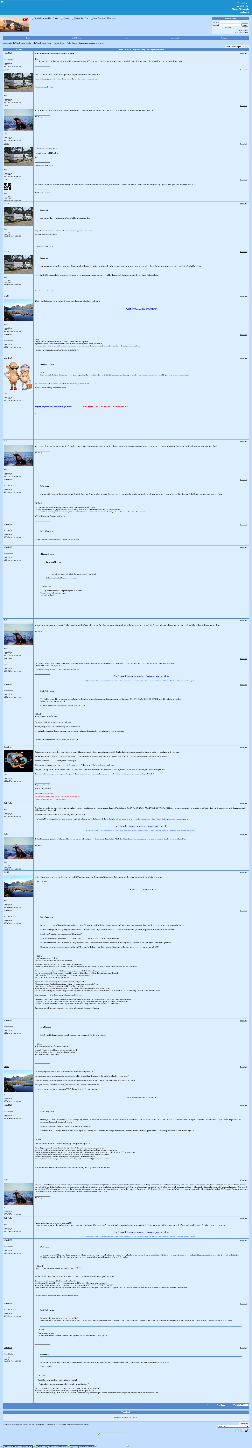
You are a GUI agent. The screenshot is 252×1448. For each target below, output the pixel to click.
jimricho (6, 70)
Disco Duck (8, 747)
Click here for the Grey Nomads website (17, 43)
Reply (245, 47)
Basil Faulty (8, 658)
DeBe (6, 105)
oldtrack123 (8, 53)
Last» (213, 1405)
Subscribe (243, 1424)
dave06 (6, 296)
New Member (243, 30)
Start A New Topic (233, 47)
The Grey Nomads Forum (42, 43)
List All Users (77, 38)
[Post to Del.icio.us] (247, 1430)
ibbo (5, 179)
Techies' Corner (59, 43)
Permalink (243, 53)
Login (245, 25)
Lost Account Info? (241, 32)
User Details (175, 38)
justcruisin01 (8, 358)
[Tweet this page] (237, 1430)
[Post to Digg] (242, 1430)
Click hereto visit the (240, 8)
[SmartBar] (14, 24)
